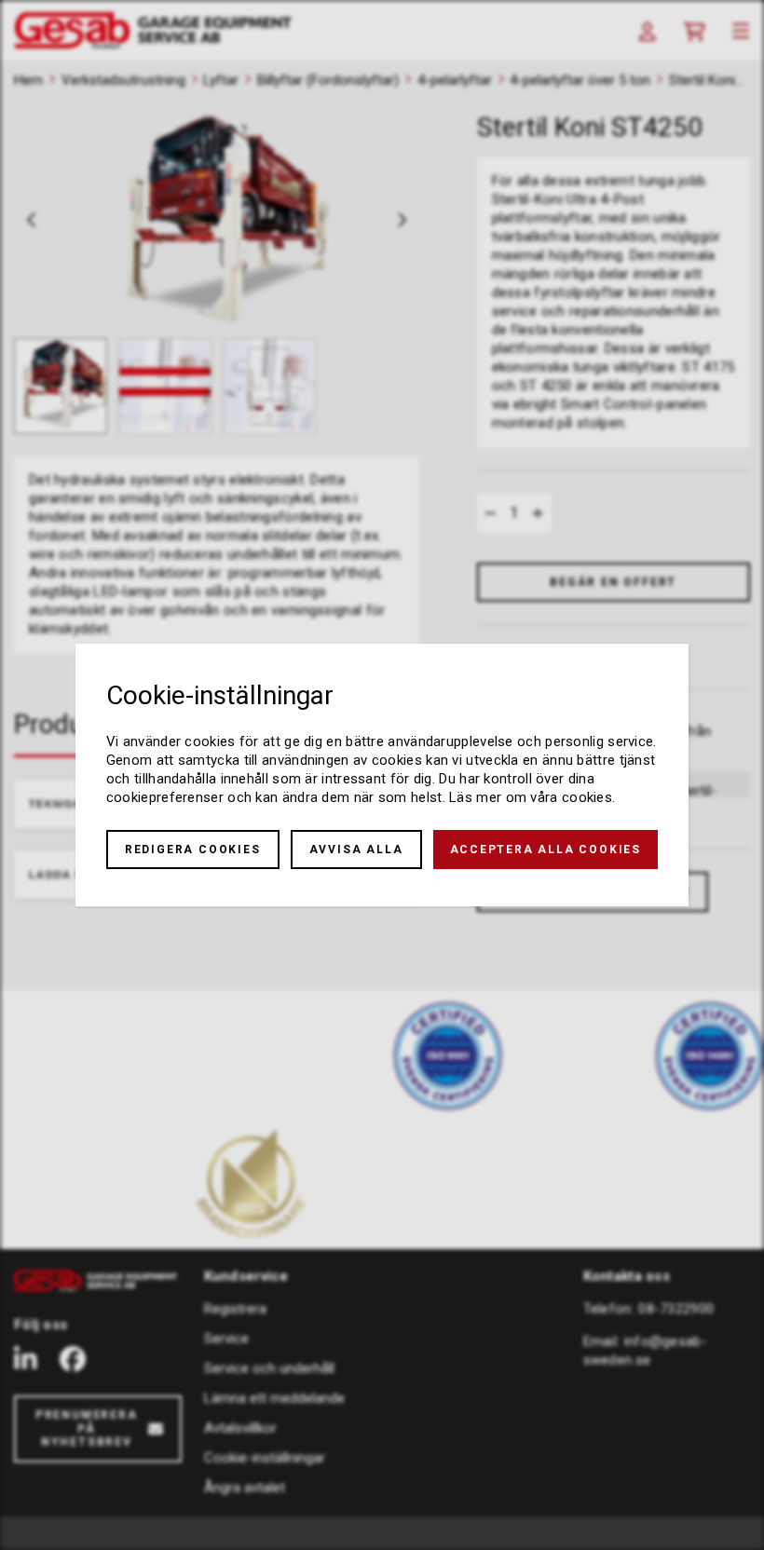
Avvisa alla (356, 849)
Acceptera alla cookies (546, 849)
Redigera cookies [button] (193, 849)
